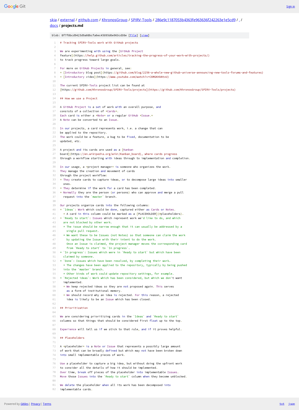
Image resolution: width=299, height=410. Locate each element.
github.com (88, 19)
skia (53, 19)
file (133, 35)
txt (281, 404)
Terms (47, 404)
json (291, 404)
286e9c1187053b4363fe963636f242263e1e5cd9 (195, 19)
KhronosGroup (115, 19)
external (67, 19)
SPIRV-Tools (141, 19)
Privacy (35, 404)
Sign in (290, 6)
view (144, 35)
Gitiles (24, 404)
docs (54, 25)
